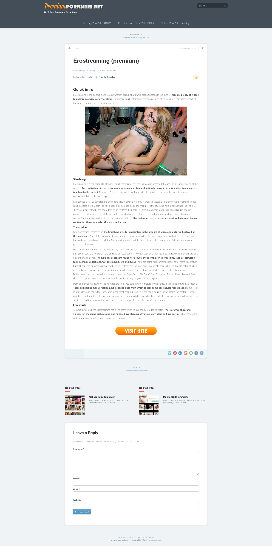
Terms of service (125, 537)
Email (76, 489)
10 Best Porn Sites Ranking (175, 23)
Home (76, 70)
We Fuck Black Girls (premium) (136, 37)
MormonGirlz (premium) (175, 396)
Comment (78, 449)
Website (77, 500)
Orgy (93, 70)
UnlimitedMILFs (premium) (136, 370)
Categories (84, 70)
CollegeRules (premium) (102, 396)
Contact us (139, 537)
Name (76, 478)
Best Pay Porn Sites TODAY (96, 23)
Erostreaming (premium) (106, 60)
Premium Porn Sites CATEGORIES (136, 23)
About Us (150, 537)
